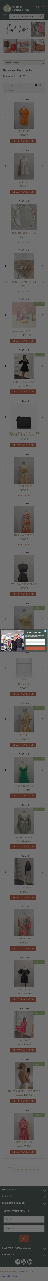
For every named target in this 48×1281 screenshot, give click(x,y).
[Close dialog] (45, 631)
